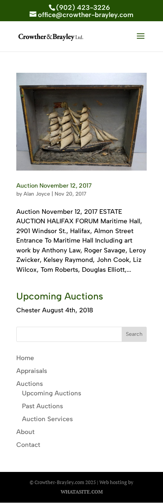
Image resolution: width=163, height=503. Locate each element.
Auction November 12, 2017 (54, 185)
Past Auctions (42, 406)
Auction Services (47, 419)
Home (25, 358)
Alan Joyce (37, 194)
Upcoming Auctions (51, 393)
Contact (28, 444)
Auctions (29, 383)
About (25, 432)
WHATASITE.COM (82, 491)
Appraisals (31, 371)
